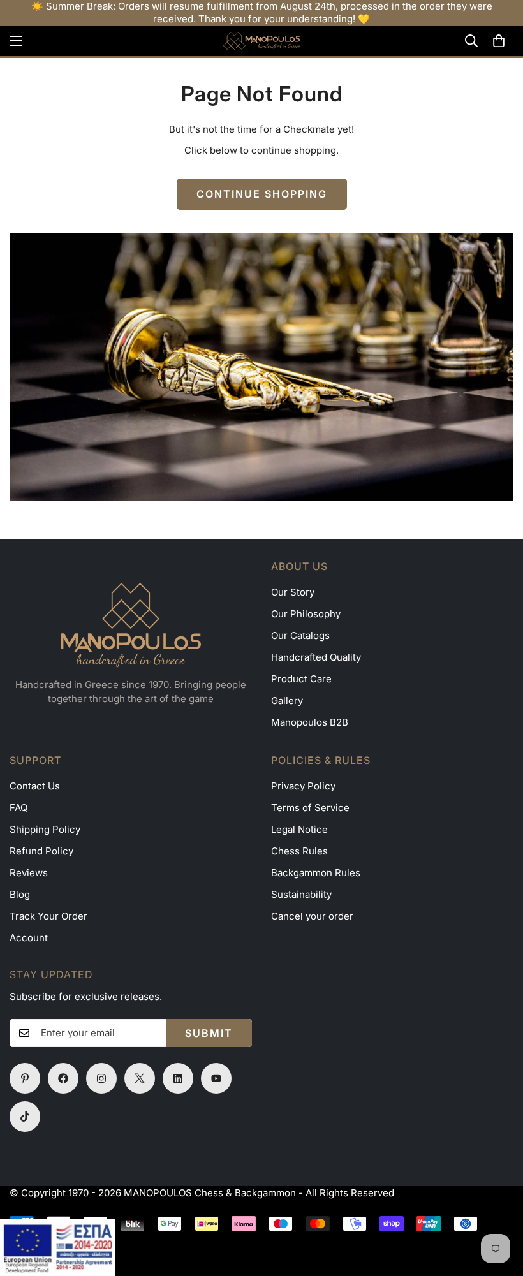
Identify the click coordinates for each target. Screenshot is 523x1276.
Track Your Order (48, 916)
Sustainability (301, 894)
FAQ (18, 808)
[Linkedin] (178, 1078)
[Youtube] (216, 1078)
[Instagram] (101, 1078)
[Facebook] (63, 1078)
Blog (20, 894)
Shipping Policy (45, 829)
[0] (498, 40)
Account (29, 938)
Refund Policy (41, 851)
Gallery (287, 700)
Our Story (292, 592)
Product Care (301, 679)
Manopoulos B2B (309, 722)
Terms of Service (310, 808)
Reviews (29, 873)
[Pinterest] (25, 1078)
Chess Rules (299, 851)
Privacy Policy (303, 786)
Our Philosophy (306, 614)
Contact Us (35, 786)
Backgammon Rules (315, 873)
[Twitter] (139, 1078)
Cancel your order (312, 916)
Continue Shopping (261, 193)
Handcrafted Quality (316, 657)
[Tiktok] (25, 1116)
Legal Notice (299, 829)
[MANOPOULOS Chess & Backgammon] (261, 41)
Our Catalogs (300, 635)
